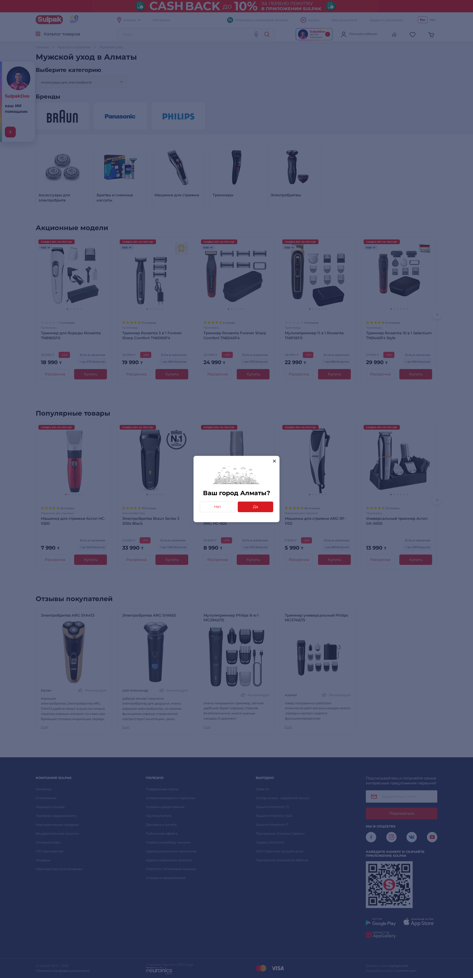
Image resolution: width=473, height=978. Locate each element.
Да (255, 506)
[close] (274, 461)
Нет (217, 506)
